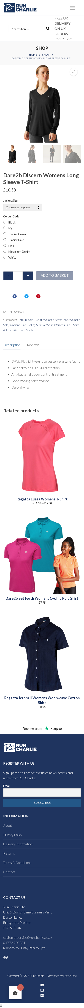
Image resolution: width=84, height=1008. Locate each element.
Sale (30, 320)
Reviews (33, 345)
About (7, 825)
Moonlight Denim (19, 251)
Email (6, 786)
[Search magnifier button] (47, 28)
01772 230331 (14, 943)
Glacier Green (17, 234)
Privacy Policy (12, 835)
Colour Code (11, 216)
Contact (9, 872)
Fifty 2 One (70, 975)
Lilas (11, 246)
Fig (10, 228)
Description (11, 345)
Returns (9, 853)
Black (12, 222)
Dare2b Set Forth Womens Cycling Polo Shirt (42, 598)
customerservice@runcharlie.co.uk (27, 937)
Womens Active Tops (55, 320)
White (12, 257)
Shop (46, 54)
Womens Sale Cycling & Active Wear (31, 325)
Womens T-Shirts (23, 330)
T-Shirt (38, 320)
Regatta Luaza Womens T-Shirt (42, 499)
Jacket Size (10, 200)
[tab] (11, 345)
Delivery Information (18, 844)
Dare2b (22, 320)
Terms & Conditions (17, 863)
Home (33, 54)
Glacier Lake (16, 240)
